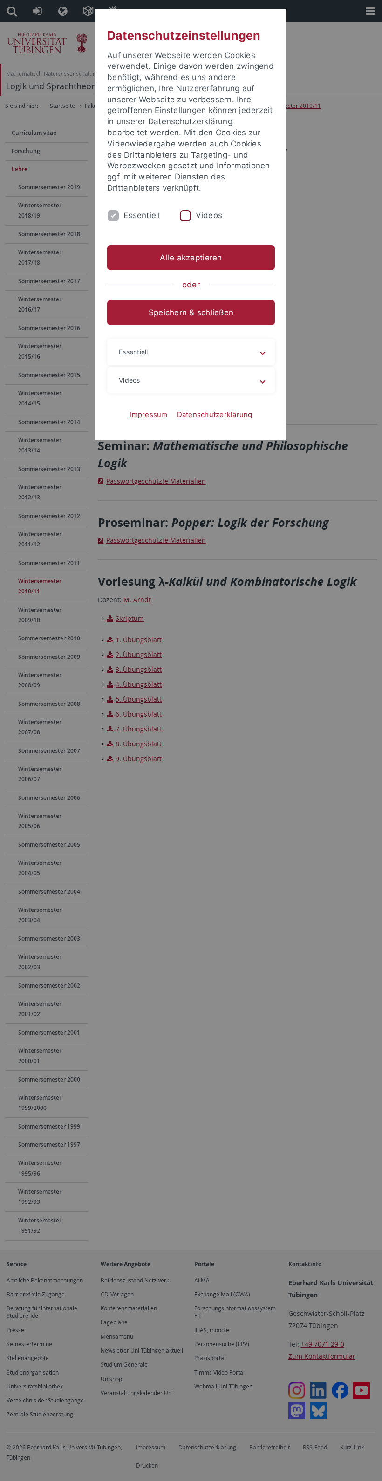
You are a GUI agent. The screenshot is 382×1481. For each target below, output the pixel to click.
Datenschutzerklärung (214, 414)
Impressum (148, 414)
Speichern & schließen (191, 312)
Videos (209, 215)
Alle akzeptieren (191, 257)
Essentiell (141, 215)
